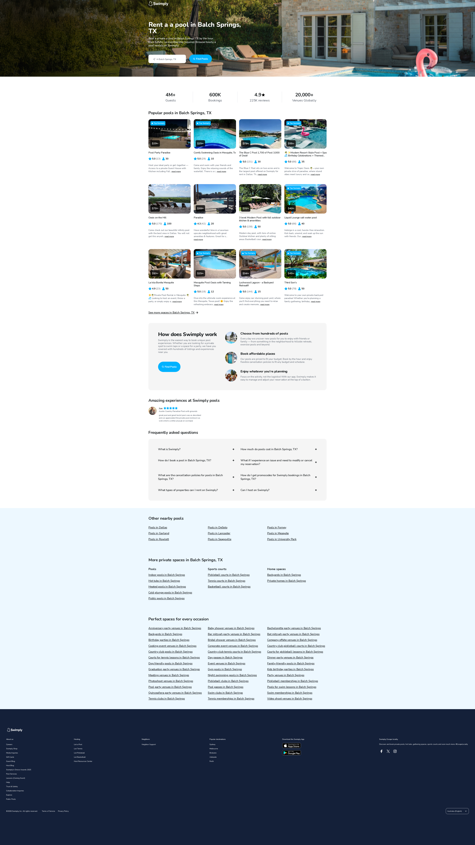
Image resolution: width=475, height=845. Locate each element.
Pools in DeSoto (217, 527)
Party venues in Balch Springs (285, 675)
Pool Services (11, 774)
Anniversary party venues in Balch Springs (174, 628)
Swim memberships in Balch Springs (289, 693)
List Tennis (78, 748)
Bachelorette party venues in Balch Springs (294, 628)
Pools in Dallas (157, 527)
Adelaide (213, 757)
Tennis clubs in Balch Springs (166, 698)
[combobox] (167, 59)
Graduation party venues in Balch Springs (174, 669)
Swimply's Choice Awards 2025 (18, 770)
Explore (9, 795)
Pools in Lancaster (219, 533)
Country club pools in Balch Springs (170, 652)
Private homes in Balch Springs (286, 581)
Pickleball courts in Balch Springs (229, 575)
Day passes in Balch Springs (225, 657)
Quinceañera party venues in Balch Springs (175, 693)
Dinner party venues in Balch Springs (290, 657)
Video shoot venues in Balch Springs (289, 698)
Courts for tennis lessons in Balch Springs (174, 657)
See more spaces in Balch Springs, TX (171, 312)
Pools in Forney (276, 527)
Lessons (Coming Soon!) (15, 778)
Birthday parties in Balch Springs (168, 640)
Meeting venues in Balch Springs (168, 675)
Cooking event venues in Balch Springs (172, 646)
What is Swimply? (169, 449)
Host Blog (10, 765)
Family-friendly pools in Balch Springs (290, 663)
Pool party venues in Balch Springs (170, 687)
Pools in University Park (282, 539)
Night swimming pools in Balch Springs (232, 675)
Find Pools (202, 59)
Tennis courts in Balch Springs (226, 581)
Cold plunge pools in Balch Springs (170, 592)
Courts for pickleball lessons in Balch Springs (295, 652)
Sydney (212, 744)
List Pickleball (79, 753)
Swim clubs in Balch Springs (225, 693)
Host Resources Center (83, 761)
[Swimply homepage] (237, 3)
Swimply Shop (11, 748)
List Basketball (80, 757)
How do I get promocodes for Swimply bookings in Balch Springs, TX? (275, 477)
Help (8, 782)
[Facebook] (381, 751)
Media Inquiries (12, 753)
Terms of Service (48, 811)
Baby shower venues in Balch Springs (231, 628)
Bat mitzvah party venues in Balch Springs (293, 634)
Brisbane (213, 753)
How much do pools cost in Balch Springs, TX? (269, 449)
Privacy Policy (63, 811)
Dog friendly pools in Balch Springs (170, 663)
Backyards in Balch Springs (284, 575)
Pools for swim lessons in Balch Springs (291, 687)
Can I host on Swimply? (255, 490)
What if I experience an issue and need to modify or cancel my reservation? (276, 462)
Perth (212, 761)
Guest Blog (10, 761)
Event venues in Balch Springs (226, 663)
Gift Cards (10, 757)
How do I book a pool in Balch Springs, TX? (184, 460)
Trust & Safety (12, 786)
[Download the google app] (291, 752)
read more (176, 171)
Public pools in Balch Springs (166, 598)
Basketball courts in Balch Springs (229, 586)
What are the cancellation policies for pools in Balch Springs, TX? (190, 477)
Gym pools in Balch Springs (225, 669)
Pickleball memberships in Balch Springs (292, 681)
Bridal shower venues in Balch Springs (232, 640)
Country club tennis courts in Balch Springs (234, 652)
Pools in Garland (158, 533)
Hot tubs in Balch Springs (164, 581)
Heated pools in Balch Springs (167, 586)
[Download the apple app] (291, 745)
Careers (9, 744)
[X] (388, 751)
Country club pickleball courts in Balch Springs (296, 646)
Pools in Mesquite (278, 533)
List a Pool (78, 744)
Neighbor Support (149, 744)
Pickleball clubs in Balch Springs (228, 681)
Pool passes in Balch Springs (225, 687)
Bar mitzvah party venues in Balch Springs (234, 634)
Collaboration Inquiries (15, 791)
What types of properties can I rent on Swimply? (188, 490)
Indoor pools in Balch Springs (166, 575)
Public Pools (11, 799)
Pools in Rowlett (158, 539)
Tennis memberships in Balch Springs (231, 698)
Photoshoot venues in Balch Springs (170, 681)
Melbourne (214, 748)
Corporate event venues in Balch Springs (233, 646)
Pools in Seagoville (219, 539)
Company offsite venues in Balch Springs (292, 640)
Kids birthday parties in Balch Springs (290, 669)
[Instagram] (395, 751)
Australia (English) (454, 811)
